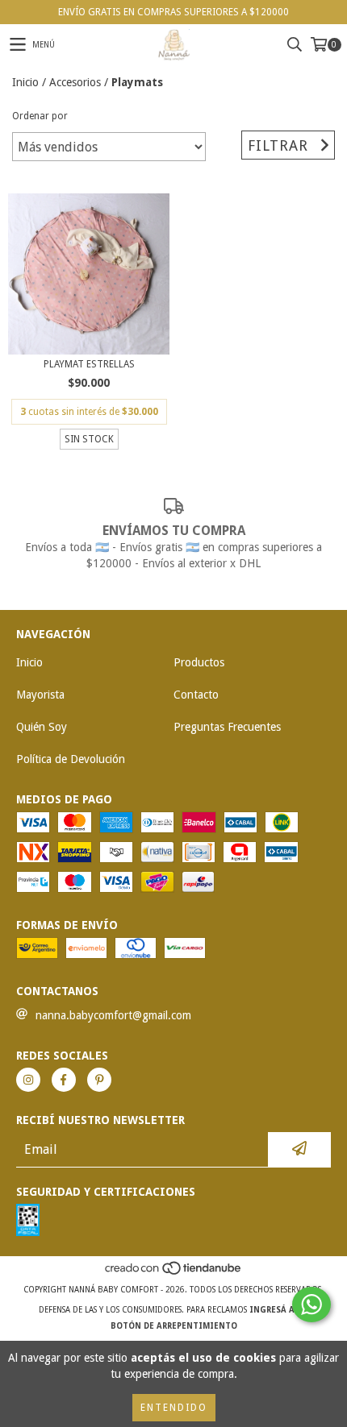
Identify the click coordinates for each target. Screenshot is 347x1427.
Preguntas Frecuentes (227, 726)
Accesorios (75, 82)
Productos (199, 662)
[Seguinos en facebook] (64, 1080)
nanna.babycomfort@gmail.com (113, 1015)
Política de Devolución (70, 759)
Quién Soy (41, 726)
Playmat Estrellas (89, 364)
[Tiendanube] (174, 1273)
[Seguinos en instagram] (28, 1080)
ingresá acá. (278, 1309)
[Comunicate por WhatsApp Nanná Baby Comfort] (311, 1304)
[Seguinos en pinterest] (99, 1080)
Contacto (196, 694)
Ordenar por (40, 116)
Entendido (173, 1407)
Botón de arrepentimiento (174, 1325)
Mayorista (40, 694)
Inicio (25, 82)
